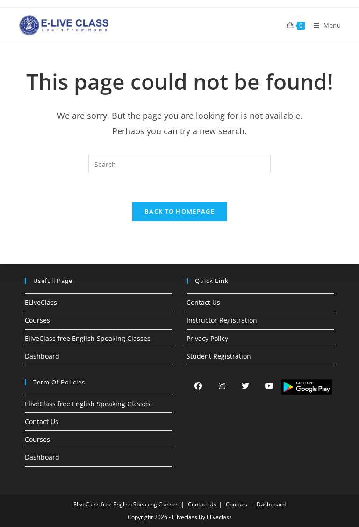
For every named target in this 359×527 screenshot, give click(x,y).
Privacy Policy (207, 338)
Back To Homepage (179, 211)
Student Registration (219, 356)
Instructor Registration (222, 320)
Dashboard (42, 356)
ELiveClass (41, 302)
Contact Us (203, 302)
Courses (37, 320)
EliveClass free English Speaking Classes (88, 338)
